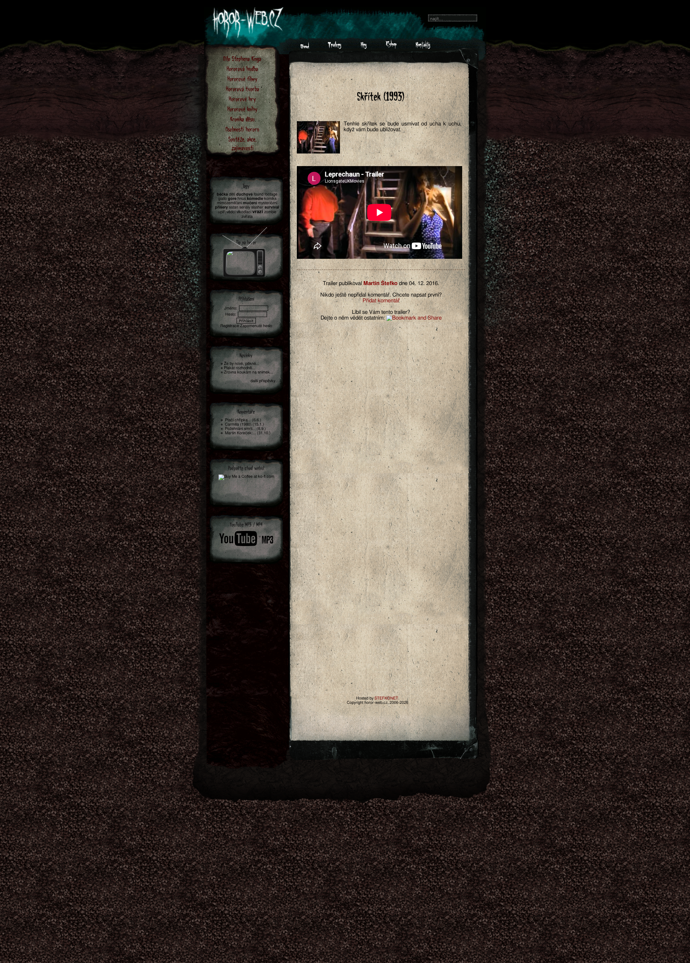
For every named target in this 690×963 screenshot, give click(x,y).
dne (403, 283)
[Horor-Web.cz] (304, 47)
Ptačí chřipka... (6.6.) (243, 420)
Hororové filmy (242, 78)
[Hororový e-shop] (391, 47)
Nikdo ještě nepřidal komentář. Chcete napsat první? (381, 295)
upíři (221, 212)
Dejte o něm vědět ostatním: (353, 318)
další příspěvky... (264, 381)
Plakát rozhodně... (239, 368)
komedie (255, 199)
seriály (244, 207)
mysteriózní (267, 203)
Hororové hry (242, 99)
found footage (265, 194)
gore (232, 199)
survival (271, 207)
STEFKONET (386, 698)
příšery (221, 207)
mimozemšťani (229, 203)
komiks (270, 199)
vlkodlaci (243, 212)
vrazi (257, 212)
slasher (257, 207)
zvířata (247, 217)
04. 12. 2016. (424, 283)
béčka (222, 194)
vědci (230, 212)
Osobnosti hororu (242, 129)
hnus (242, 199)
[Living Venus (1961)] (245, 250)
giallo (222, 199)
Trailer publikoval (342, 283)
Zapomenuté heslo (256, 326)
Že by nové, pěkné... (241, 364)
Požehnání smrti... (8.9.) (245, 429)
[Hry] (363, 47)
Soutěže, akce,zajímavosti (243, 143)
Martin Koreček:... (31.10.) (248, 433)
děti (232, 194)
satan (233, 207)
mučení (250, 203)
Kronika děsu (242, 119)
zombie (270, 212)
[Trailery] (334, 47)
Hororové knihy (242, 109)
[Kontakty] (422, 47)
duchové (244, 194)
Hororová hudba (242, 68)
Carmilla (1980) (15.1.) (244, 424)
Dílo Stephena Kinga (242, 58)
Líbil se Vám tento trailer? (381, 312)
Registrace (229, 326)
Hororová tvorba (242, 88)
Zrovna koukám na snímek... (248, 372)
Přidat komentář (381, 300)
